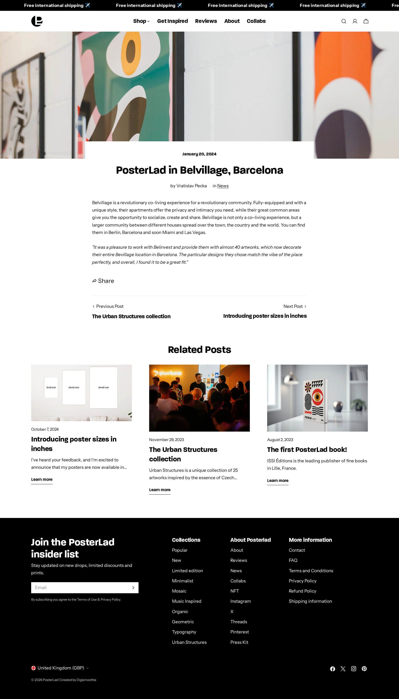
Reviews (238, 560)
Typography (184, 632)
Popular (179, 550)
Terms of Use (87, 599)
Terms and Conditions (311, 570)
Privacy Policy (303, 581)
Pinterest (239, 632)
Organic (180, 611)
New (176, 560)
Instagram (240, 601)
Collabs (238, 581)
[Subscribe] (133, 588)
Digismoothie (86, 680)
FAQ (293, 560)
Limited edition (187, 570)
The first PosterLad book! (307, 449)
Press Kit (239, 642)
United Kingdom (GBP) (61, 668)
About (236, 550)
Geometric (183, 621)
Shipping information (310, 601)
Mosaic (179, 591)
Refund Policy (302, 591)
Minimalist (182, 581)
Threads (238, 621)
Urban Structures (189, 642)
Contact (297, 550)
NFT (234, 591)
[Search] (343, 21)
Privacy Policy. (111, 599)
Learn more (41, 479)
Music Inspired (187, 601)
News (223, 185)
